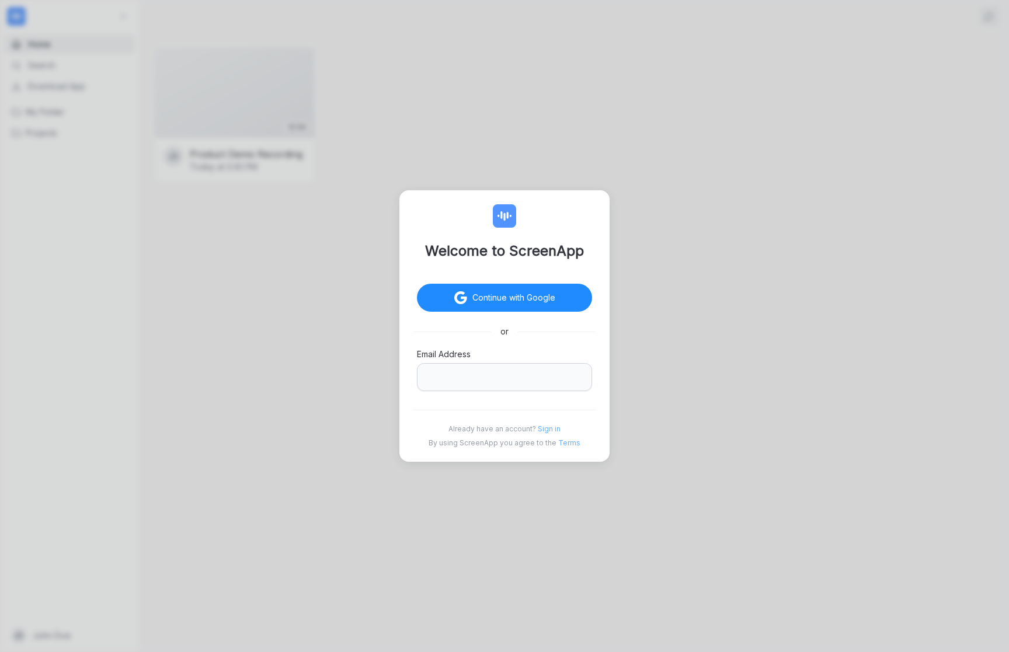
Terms (569, 442)
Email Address (444, 354)
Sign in (549, 428)
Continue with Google (513, 297)
